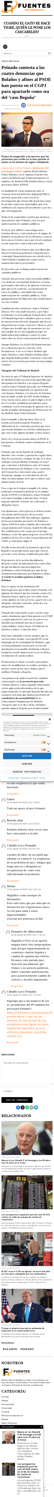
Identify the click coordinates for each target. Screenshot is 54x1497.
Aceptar (27, 756)
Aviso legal (42, 777)
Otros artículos (10, 61)
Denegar (27, 763)
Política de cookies (14, 777)
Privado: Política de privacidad (29, 777)
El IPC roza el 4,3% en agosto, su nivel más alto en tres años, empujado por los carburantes (25, 1272)
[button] (49, 719)
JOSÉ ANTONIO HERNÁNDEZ (39, 105)
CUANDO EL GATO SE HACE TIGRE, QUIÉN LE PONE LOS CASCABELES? (27, 27)
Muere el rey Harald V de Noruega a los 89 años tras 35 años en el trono (25, 1161)
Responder (13, 793)
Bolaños (10, 1349)
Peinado (27, 1349)
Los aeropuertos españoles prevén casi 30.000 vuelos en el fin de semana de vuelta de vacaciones (25, 1217)
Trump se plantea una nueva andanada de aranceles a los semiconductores (22, 1329)
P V (27, 36)
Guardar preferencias (27, 771)
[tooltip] (18, 1107)
